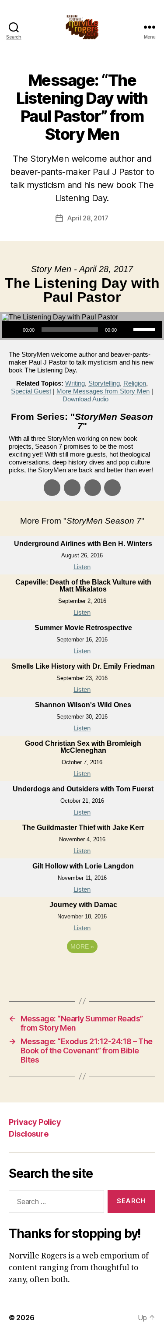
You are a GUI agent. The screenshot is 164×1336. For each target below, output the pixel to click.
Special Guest (31, 391)
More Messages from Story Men (103, 391)
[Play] (13, 329)
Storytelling (104, 383)
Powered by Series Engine (82, 970)
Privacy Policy (35, 1122)
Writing (75, 383)
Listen (82, 567)
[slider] (145, 329)
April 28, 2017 (87, 218)
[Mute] (126, 329)
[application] (82, 329)
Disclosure (28, 1133)
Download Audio (85, 399)
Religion (134, 383)
